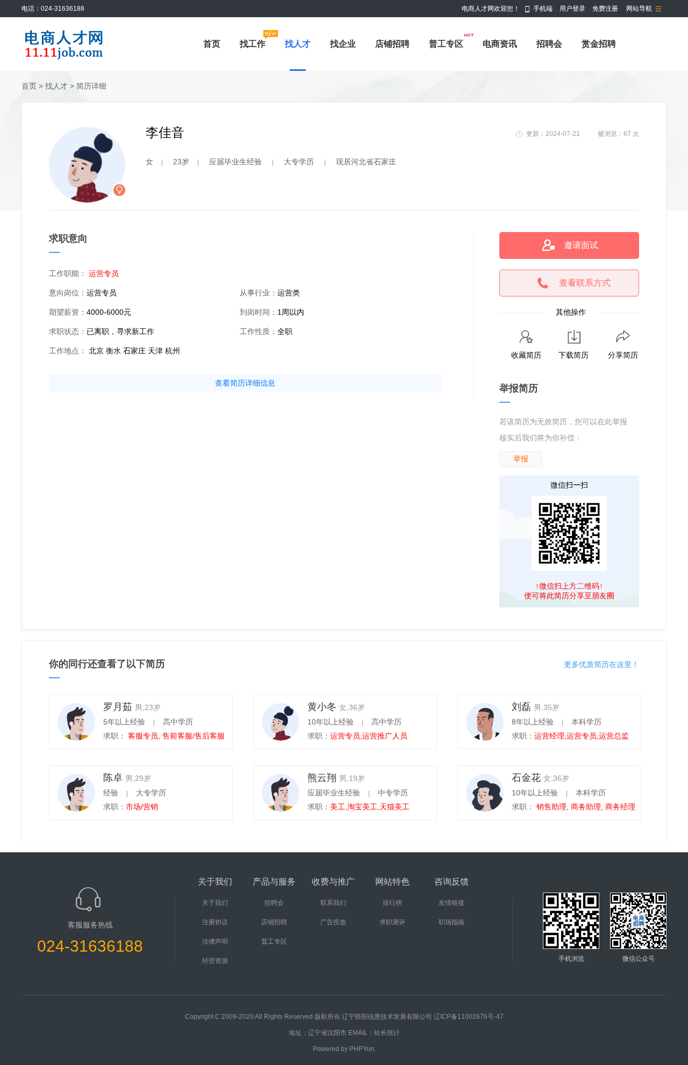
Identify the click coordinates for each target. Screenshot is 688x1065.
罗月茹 (117, 706)
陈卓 (113, 777)
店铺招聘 (392, 43)
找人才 (298, 43)
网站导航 (639, 8)
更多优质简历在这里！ (601, 664)
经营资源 (215, 961)
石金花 (526, 777)
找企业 (343, 43)
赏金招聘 (599, 43)
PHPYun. (362, 1049)
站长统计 (387, 1033)
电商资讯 (500, 43)
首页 (211, 43)
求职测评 (392, 922)
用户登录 (572, 8)
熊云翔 (321, 777)
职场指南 (451, 922)
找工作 (253, 43)
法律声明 (215, 941)
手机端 (543, 8)
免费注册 (605, 8)
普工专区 (446, 43)
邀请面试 (581, 245)
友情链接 (451, 903)
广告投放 (333, 922)
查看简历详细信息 (245, 383)
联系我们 (333, 903)
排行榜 (392, 903)
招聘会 (549, 43)
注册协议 (215, 922)
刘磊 (521, 706)
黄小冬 (321, 706)
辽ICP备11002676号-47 (469, 1016)
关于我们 (215, 903)
